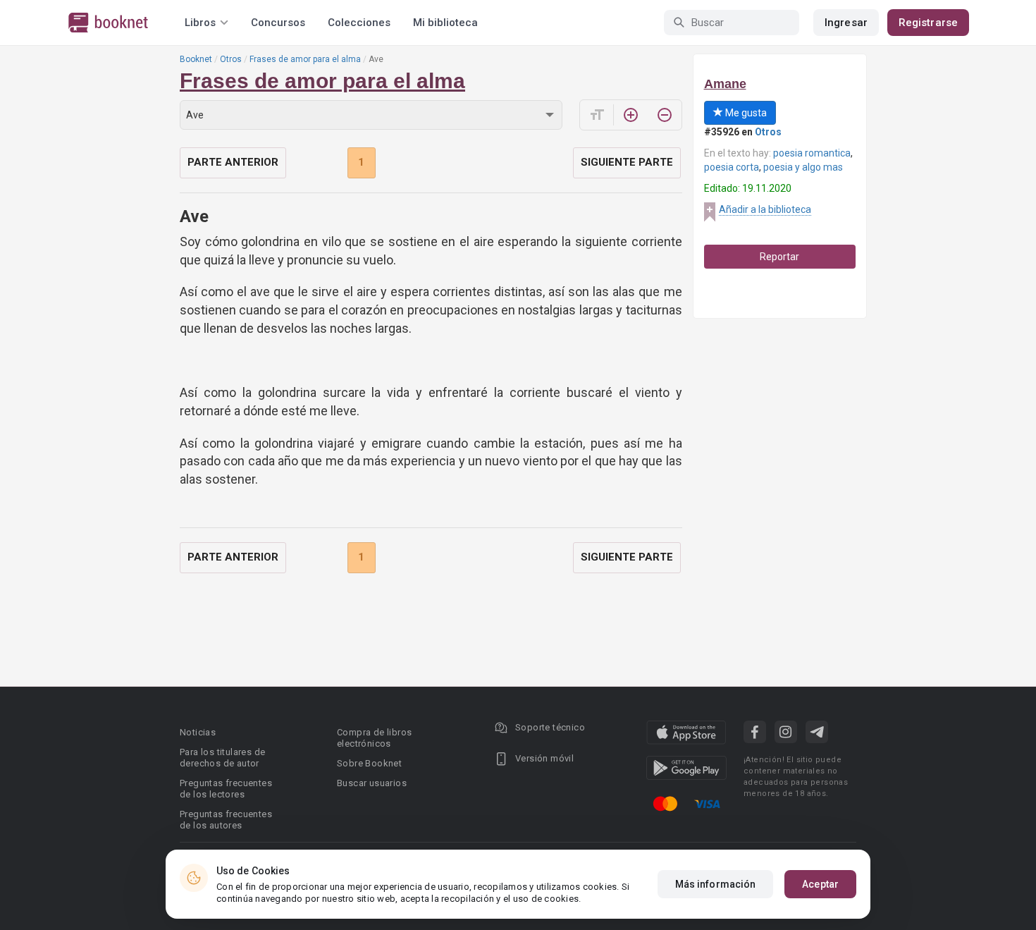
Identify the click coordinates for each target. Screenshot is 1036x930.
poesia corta (731, 167)
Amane (725, 84)
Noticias (198, 732)
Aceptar (820, 884)
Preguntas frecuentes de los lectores (226, 789)
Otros (231, 59)
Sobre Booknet (369, 763)
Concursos (278, 22)
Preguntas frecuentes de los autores (226, 820)
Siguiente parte (627, 162)
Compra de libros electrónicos (374, 738)
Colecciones (359, 22)
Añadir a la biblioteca (765, 209)
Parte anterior (232, 162)
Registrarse (928, 22)
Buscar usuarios (372, 783)
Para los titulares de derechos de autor (222, 758)
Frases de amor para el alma (305, 59)
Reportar (779, 256)
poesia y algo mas (803, 167)
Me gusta (745, 112)
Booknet (196, 59)
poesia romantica (812, 153)
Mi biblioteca (445, 22)
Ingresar (846, 22)
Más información (715, 884)
